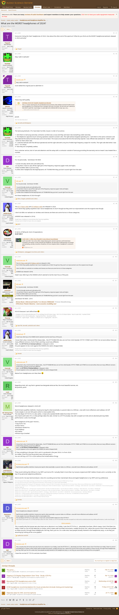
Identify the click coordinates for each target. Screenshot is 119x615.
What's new (46, 7)
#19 (116, 504)
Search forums (12, 10)
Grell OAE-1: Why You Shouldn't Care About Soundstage (40, 239)
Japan (11, 247)
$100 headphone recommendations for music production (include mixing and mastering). (40, 587)
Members (67, 7)
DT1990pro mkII (37, 207)
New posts (4, 10)
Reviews (18, 7)
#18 (116, 460)
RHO (8, 594)
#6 (116, 156)
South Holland (9, 223)
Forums (37, 7)
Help (113, 608)
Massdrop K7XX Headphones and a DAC (21, 581)
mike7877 (9, 577)
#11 (116, 280)
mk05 (8, 583)
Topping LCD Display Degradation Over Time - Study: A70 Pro (29, 575)
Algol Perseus (9, 116)
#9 (116, 229)
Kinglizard (9, 571)
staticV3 (111, 588)
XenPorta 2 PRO (52, 613)
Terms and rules (97, 608)
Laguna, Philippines (8, 482)
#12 (116, 308)
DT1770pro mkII (23, 207)
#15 (116, 382)
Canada (11, 72)
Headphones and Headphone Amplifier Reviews (32, 571)
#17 (116, 437)
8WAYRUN (68, 613)
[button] (51, 7)
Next (8, 29)
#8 (116, 203)
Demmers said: (20, 544)
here (86, 14)
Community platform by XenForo (49, 612)
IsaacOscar (111, 571)
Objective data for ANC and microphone (21, 593)
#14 (116, 358)
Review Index (28, 7)
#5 (116, 128)
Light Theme (6, 608)
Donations (57, 7)
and (24, 123)
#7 (116, 177)
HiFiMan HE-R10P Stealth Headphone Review (36, 103)
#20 (116, 540)
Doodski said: (20, 79)
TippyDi (4, 26)
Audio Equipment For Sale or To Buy (27, 583)
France (11, 302)
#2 (116, 53)
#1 (116, 33)
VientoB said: (19, 334)
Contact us (89, 608)
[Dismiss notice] (116, 15)
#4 (116, 96)
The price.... (11, 570)
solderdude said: (20, 260)
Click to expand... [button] (66, 523)
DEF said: (18, 181)
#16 (116, 403)
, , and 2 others (27, 199)
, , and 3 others (28, 325)
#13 (116, 330)
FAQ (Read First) (7, 7)
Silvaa (8, 589)
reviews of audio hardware (34, 14)
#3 (116, 76)
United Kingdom (9, 197)
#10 (116, 257)
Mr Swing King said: (21, 464)
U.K (12, 326)
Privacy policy (107, 608)
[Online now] (7, 468)
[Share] (114, 33)
